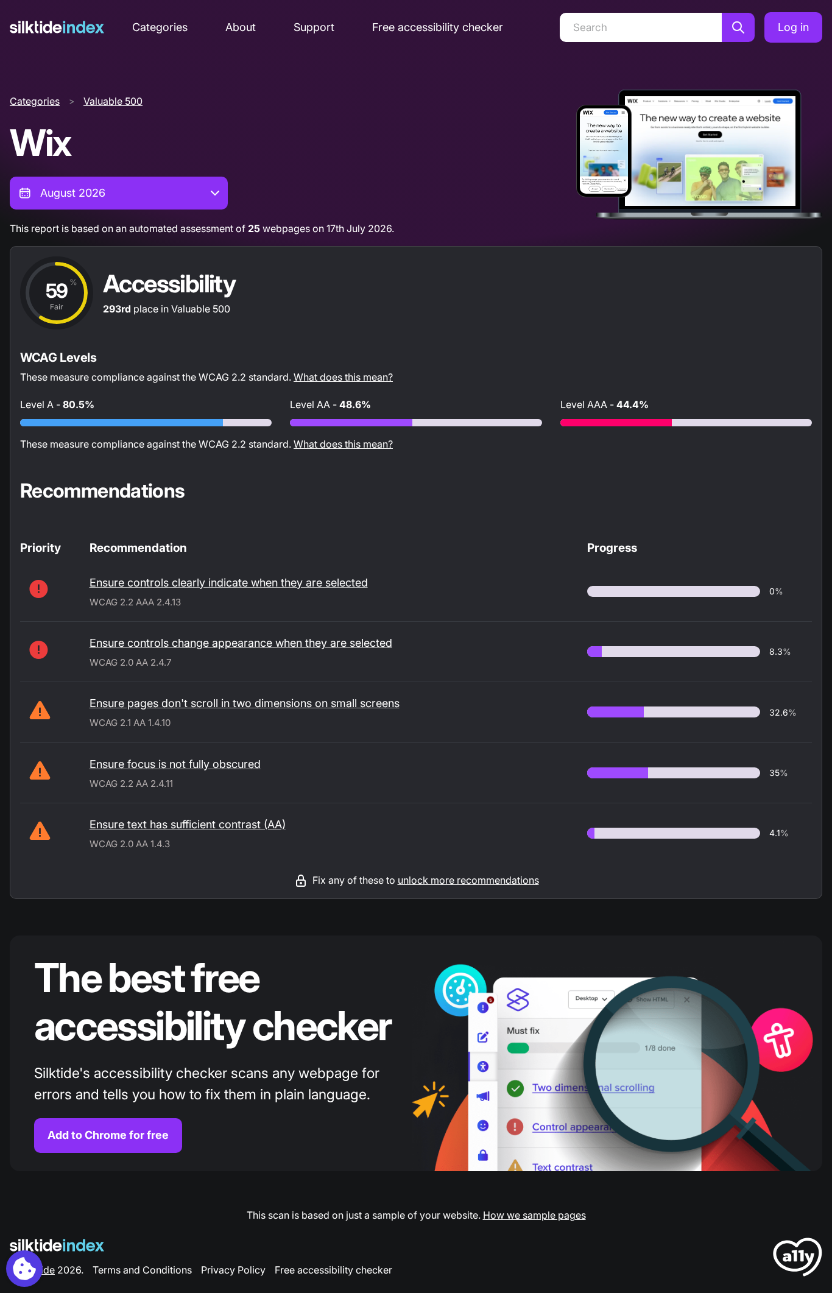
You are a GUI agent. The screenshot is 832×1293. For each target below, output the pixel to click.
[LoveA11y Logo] (797, 1259)
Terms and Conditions (142, 1270)
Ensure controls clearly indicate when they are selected (229, 582)
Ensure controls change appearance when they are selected (241, 642)
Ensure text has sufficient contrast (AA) (188, 824)
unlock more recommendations (468, 880)
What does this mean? (343, 377)
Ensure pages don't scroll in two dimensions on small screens (245, 703)
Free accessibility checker (437, 27)
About (240, 27)
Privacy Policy (233, 1270)
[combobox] (119, 193)
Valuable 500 (113, 101)
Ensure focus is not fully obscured (175, 764)
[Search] (738, 27)
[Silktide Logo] (57, 1245)
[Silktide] (57, 27)
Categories (160, 27)
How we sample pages (534, 1215)
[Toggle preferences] (24, 1268)
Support (314, 27)
